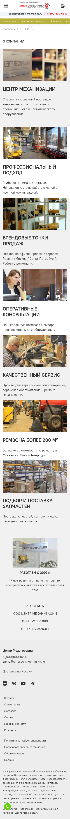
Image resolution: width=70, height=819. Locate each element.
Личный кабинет (15, 724)
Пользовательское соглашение (24, 747)
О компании (12, 704)
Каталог (9, 698)
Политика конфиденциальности (25, 740)
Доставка (10, 711)
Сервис (9, 760)
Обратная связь (14, 753)
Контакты (10, 730)
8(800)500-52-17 (15, 657)
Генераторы (9, 21)
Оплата (8, 717)
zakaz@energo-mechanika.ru (24, 661)
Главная (8, 29)
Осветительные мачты (33, 21)
